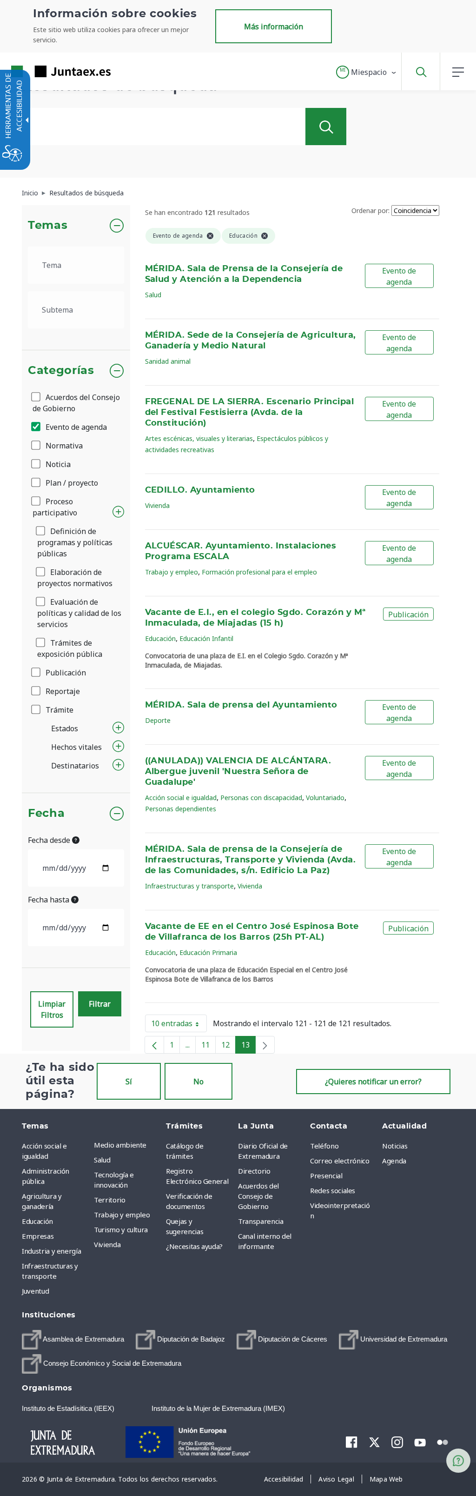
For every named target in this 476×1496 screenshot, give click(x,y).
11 (208, 1047)
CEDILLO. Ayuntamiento (200, 490)
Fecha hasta (49, 900)
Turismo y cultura (121, 1229)
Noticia (57, 464)
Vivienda (157, 505)
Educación (160, 638)
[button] (366, 72)
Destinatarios (75, 766)
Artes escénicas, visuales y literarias (199, 438)
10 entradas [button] (179, 1025)
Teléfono (324, 1145)
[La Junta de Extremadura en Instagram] (397, 1442)
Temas (47, 225)
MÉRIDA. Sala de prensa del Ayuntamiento (241, 705)
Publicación (65, 673)
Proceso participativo (55, 507)
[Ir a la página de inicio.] (44, 71)
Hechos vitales (76, 747)
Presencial (326, 1175)
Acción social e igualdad (181, 797)
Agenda (394, 1160)
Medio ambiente (120, 1144)
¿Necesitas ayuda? (194, 1246)
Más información (273, 26)
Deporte (158, 720)
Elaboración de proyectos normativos (74, 577)
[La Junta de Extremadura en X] (374, 1442)
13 (248, 1047)
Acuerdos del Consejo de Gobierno (76, 403)
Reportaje (62, 691)
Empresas (37, 1236)
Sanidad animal (168, 361)
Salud (153, 294)
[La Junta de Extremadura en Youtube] (420, 1442)
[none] (265, 1045)
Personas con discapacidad (261, 797)
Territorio (110, 1199)
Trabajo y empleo (171, 572)
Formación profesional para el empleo (259, 572)
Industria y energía (51, 1251)
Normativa (63, 446)
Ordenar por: (370, 210)
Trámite (58, 710)
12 (228, 1047)
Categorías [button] (61, 370)
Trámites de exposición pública (69, 648)
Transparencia (260, 1221)
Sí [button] (129, 1081)
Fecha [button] (46, 813)
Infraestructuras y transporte (189, 886)
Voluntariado (325, 797)
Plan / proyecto (71, 483)
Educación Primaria (208, 952)
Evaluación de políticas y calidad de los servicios (79, 613)
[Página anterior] (154, 1045)
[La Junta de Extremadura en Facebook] (351, 1442)
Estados (64, 728)
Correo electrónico (340, 1160)
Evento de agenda (75, 427)
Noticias (394, 1145)
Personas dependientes (180, 808)
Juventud (35, 1291)
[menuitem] (127, 1145)
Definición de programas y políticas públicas (74, 542)
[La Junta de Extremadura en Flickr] (442, 1442)
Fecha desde (50, 840)
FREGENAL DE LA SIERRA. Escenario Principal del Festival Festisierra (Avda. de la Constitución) (249, 412)
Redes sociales (332, 1190)
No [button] (198, 1081)
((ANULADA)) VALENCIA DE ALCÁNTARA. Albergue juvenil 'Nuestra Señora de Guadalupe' (238, 772)
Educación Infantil (206, 638)
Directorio (254, 1170)
